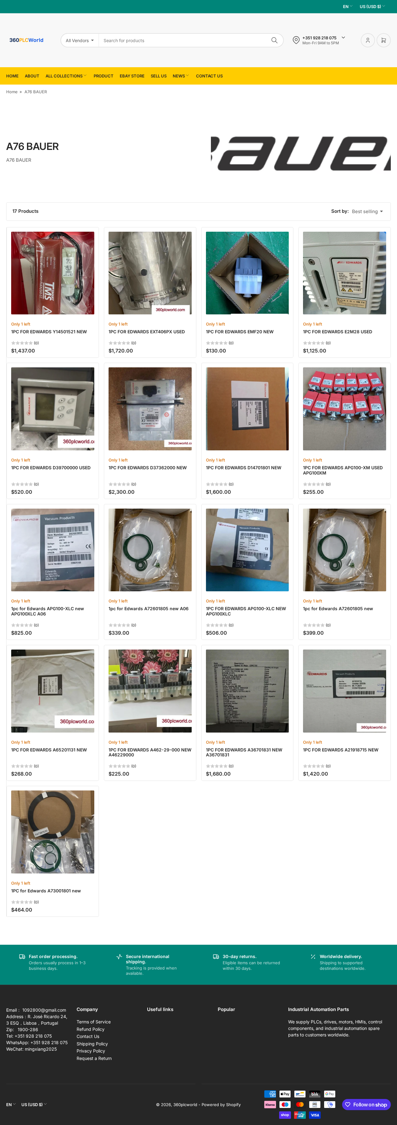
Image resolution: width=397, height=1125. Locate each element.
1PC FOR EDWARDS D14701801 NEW (243, 467)
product (104, 75)
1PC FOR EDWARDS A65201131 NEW (49, 749)
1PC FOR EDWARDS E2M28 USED (337, 331)
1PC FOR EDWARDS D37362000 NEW (148, 467)
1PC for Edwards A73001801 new (46, 890)
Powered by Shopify (221, 1104)
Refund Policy (91, 1029)
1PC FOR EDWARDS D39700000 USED (51, 467)
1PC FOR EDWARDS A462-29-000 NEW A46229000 (150, 752)
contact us (209, 75)
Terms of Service (94, 1021)
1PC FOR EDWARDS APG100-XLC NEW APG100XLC (246, 611)
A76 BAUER (36, 91)
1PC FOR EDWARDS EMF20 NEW (240, 331)
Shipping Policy (92, 1043)
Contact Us (88, 1036)
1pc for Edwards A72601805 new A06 (149, 608)
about (32, 75)
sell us (159, 75)
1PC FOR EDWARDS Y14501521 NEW (49, 331)
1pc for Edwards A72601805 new (338, 608)
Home (12, 75)
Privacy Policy (91, 1050)
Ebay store (132, 75)
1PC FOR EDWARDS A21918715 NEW (340, 749)
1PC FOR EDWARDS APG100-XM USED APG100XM (343, 470)
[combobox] (191, 40)
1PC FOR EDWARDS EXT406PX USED (147, 331)
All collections (64, 75)
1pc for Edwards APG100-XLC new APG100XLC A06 (47, 611)
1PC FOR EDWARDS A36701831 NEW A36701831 (244, 752)
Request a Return (94, 1058)
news (179, 75)
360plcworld (185, 1104)
